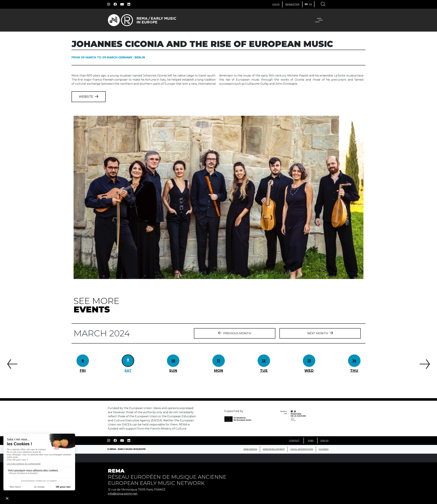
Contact (294, 440)
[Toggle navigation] (322, 4)
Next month (317, 333)
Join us (324, 440)
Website (86, 97)
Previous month (237, 333)
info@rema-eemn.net (122, 493)
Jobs (310, 440)
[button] (321, 20)
